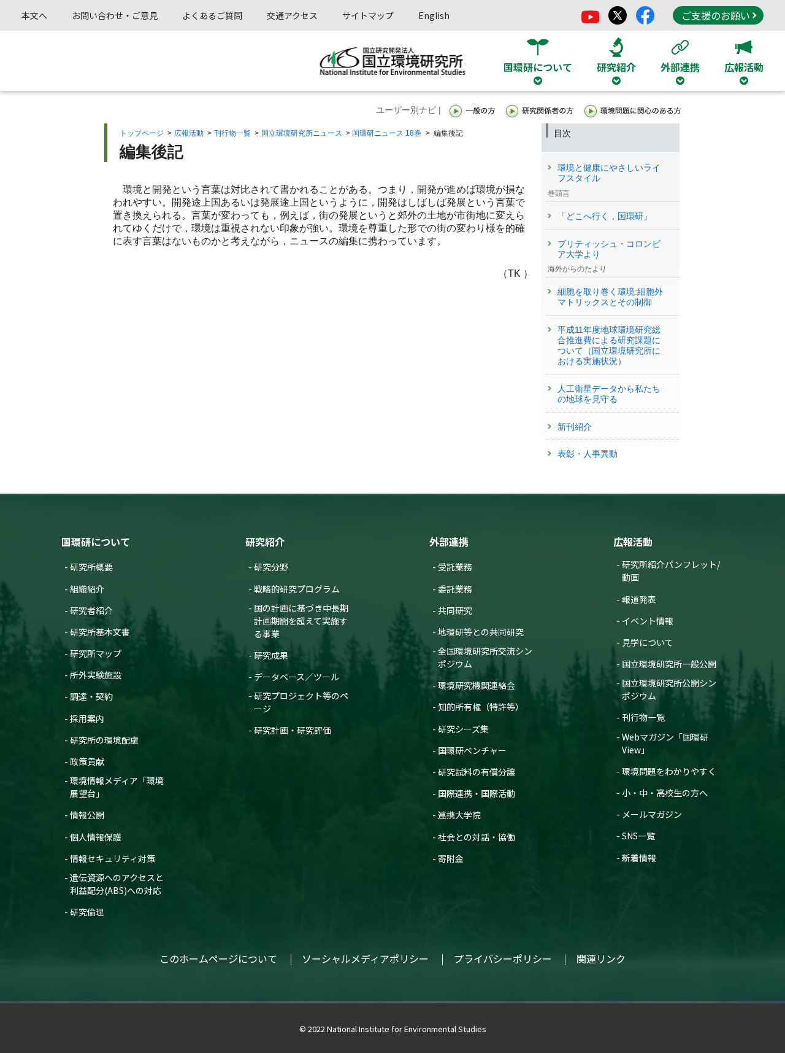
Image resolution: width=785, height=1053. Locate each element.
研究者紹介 (91, 610)
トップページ (142, 133)
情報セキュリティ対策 (112, 858)
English (434, 15)
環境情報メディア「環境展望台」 (117, 786)
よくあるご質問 (212, 15)
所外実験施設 (95, 675)
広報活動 (189, 133)
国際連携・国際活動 (476, 793)
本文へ (34, 15)
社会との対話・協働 (476, 837)
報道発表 (639, 599)
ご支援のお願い (715, 15)
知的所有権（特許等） (481, 707)
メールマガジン (652, 814)
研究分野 (271, 567)
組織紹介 (87, 589)
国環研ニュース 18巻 (386, 133)
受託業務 (455, 567)
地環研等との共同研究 (481, 632)
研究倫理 (87, 912)
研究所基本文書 (100, 632)
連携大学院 (459, 815)
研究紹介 (265, 541)
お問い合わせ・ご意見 (115, 15)
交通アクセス (292, 15)
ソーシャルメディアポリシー (365, 958)
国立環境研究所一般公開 (669, 664)
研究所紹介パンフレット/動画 (671, 570)
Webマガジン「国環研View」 (665, 743)
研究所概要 (91, 567)
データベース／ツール (296, 676)
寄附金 (451, 858)
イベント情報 (647, 621)
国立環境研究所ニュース (301, 133)
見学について (647, 642)
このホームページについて (218, 958)
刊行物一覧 (232, 133)
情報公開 (87, 815)
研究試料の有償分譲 (476, 772)
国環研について (95, 541)
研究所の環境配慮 (104, 740)
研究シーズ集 (463, 729)
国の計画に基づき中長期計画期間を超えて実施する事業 (301, 621)
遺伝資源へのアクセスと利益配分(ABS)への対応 (117, 883)
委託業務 (455, 589)
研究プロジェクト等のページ (301, 702)
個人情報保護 (95, 837)
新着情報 (639, 858)
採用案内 (87, 718)
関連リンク (601, 958)
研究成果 (271, 655)
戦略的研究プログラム (297, 589)
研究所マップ (95, 653)
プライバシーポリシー (503, 958)
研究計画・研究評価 (292, 730)
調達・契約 (91, 696)
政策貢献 (87, 761)
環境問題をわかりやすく (669, 771)
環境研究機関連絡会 (476, 685)
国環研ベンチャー (472, 750)
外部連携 (449, 541)
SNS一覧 (638, 836)
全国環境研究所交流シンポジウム (485, 657)
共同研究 (455, 610)
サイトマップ (368, 15)
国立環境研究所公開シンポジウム (669, 689)
